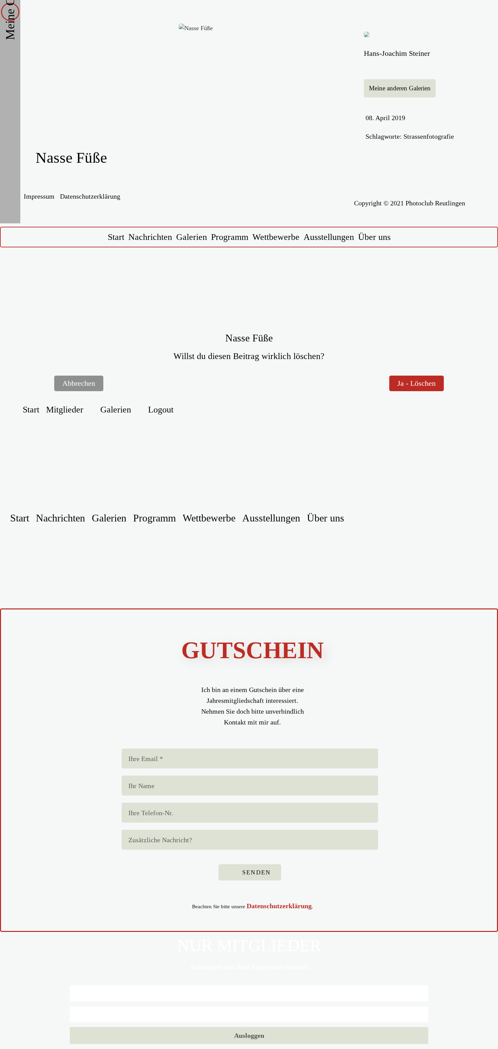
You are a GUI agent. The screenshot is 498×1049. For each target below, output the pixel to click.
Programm (229, 237)
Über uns (374, 237)
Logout (160, 410)
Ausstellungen (329, 237)
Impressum (39, 196)
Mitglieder (64, 410)
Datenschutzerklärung (90, 196)
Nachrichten (150, 237)
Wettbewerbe (275, 237)
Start (116, 237)
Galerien (191, 237)
